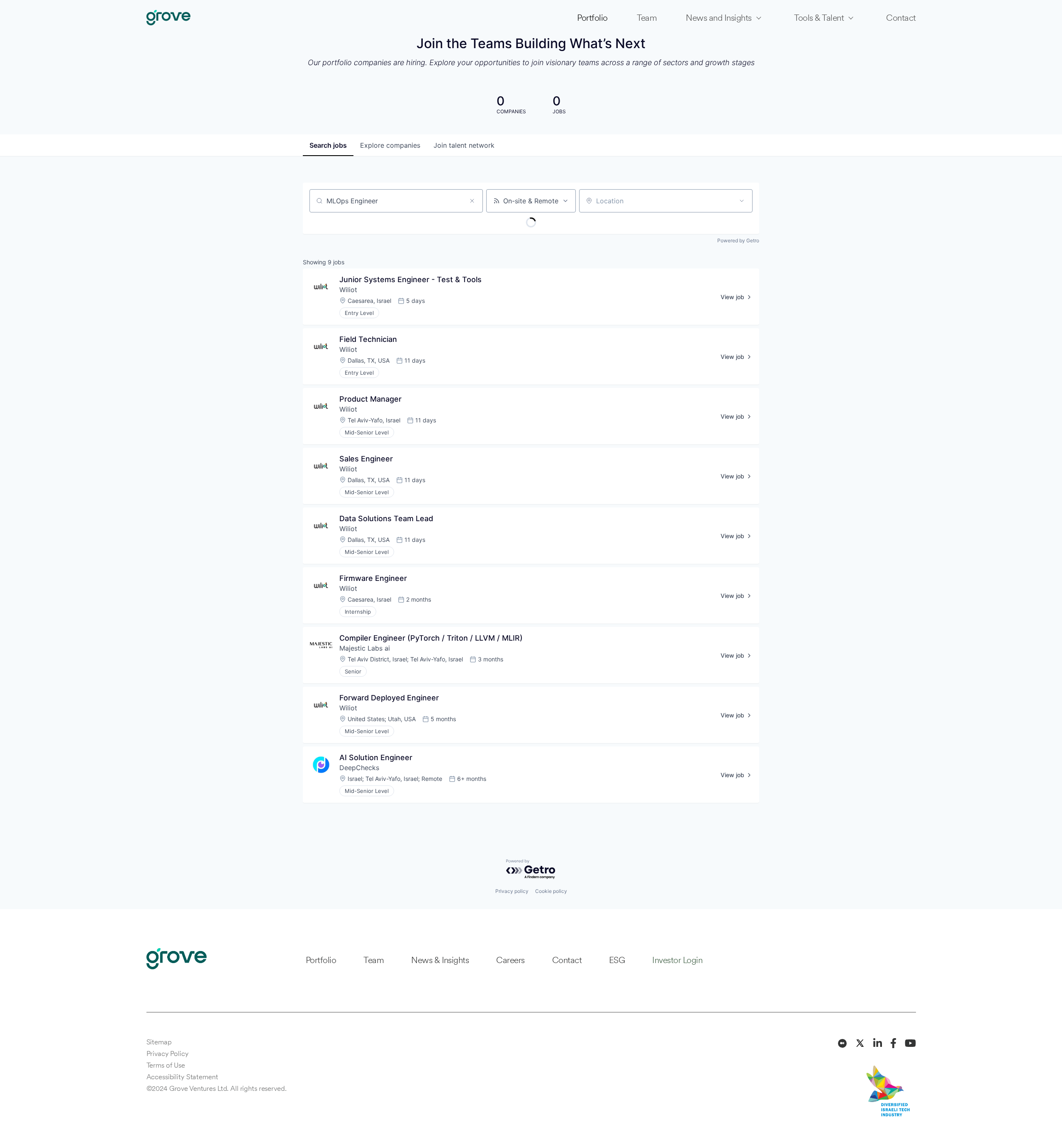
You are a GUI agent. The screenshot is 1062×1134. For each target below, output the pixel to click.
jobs (328, 145)
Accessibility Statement (182, 1077)
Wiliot (348, 289)
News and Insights (718, 17)
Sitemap (159, 1042)
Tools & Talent (819, 17)
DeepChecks (359, 767)
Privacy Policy (167, 1053)
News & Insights (440, 960)
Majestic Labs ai (364, 648)
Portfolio (592, 17)
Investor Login (677, 960)
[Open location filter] (742, 201)
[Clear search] (472, 201)
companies (390, 145)
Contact (901, 17)
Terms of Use (165, 1065)
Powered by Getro (738, 240)
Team (647, 17)
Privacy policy (512, 891)
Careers (510, 960)
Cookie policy (551, 891)
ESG (617, 960)
